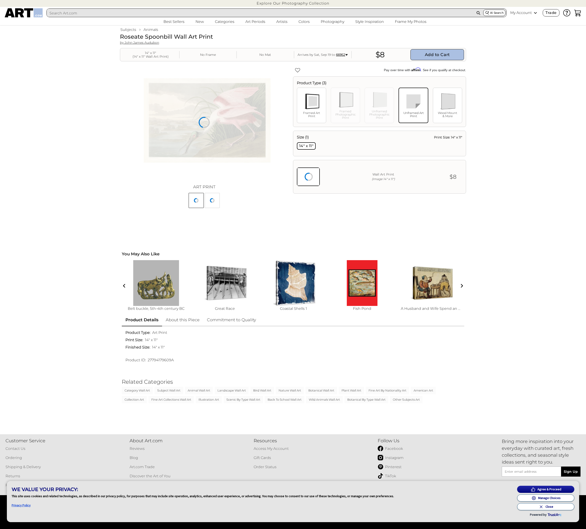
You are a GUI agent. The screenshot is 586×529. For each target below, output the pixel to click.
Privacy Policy (21, 505)
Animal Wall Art (199, 390)
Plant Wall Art (351, 390)
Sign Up (571, 472)
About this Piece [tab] (183, 319)
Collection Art (134, 399)
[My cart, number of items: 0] (577, 12)
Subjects (128, 29)
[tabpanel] (379, 162)
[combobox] (260, 13)
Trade (550, 13)
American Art (423, 390)
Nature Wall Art (290, 390)
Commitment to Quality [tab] (231, 319)
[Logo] (24, 12)
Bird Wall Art (262, 390)
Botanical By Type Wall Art (366, 399)
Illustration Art (208, 399)
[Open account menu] (535, 13)
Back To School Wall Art (284, 399)
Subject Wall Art (168, 390)
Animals (151, 29)
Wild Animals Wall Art (324, 399)
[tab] (311, 105)
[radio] (306, 146)
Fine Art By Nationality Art (387, 390)
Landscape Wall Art (231, 390)
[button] (293, 3)
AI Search (497, 12)
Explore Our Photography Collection (293, 3)
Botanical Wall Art (321, 390)
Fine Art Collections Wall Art (171, 399)
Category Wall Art (137, 390)
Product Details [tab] (141, 319)
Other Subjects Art (406, 399)
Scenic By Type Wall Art (243, 399)
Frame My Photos (410, 21)
